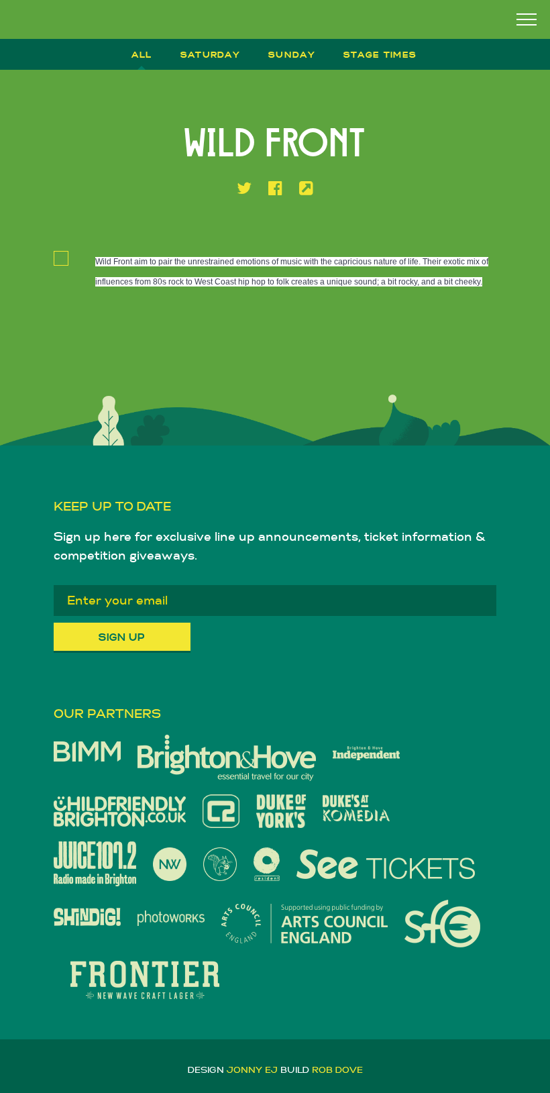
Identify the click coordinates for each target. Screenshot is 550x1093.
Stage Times (380, 55)
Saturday (210, 55)
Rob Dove (337, 1070)
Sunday (291, 55)
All (141, 55)
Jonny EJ (252, 1070)
